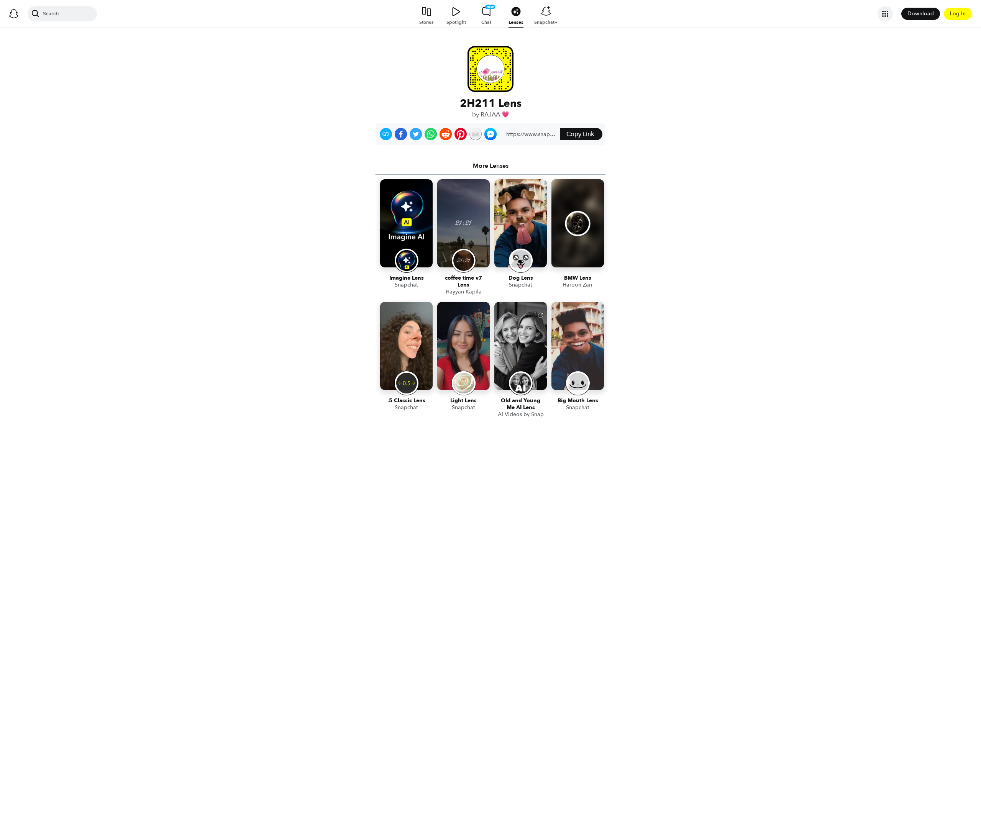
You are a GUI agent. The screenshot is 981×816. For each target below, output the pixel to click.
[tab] (490, 166)
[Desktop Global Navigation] (14, 14)
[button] (386, 134)
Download (920, 13)
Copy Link (580, 134)
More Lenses (491, 166)
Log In (958, 13)
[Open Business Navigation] (885, 13)
